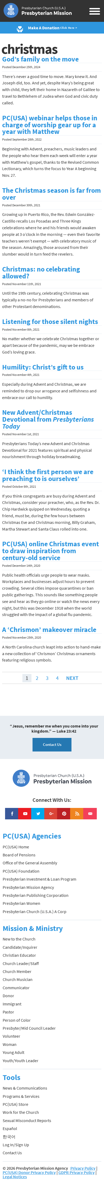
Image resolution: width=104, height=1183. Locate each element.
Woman (10, 1044)
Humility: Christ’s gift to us (43, 367)
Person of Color (17, 1020)
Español (10, 1128)
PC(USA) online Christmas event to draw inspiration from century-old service (50, 551)
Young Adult (13, 1052)
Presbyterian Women (21, 903)
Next (72, 678)
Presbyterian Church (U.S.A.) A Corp (34, 911)
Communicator (16, 987)
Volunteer (11, 1036)
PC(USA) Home (16, 846)
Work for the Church (21, 1112)
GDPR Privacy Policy (76, 1172)
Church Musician (18, 979)
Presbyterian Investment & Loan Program (39, 879)
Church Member (17, 971)
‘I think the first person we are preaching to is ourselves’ (47, 475)
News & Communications (25, 1088)
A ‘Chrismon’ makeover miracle (49, 629)
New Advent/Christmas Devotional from (48, 419)
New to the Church (19, 939)
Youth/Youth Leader (20, 1060)
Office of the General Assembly (30, 862)
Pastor (8, 1011)
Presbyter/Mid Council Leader (29, 1028)
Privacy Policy (82, 1168)
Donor (8, 995)
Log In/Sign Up (16, 1144)
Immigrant (12, 1004)
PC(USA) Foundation (21, 871)
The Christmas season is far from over (51, 194)
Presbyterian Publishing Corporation (36, 895)
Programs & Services (21, 1096)
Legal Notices (15, 1176)
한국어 (9, 1136)
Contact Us (52, 744)
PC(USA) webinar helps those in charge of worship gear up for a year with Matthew (49, 125)
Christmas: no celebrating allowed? (41, 272)
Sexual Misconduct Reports (27, 1120)
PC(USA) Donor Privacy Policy (29, 1172)
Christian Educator (19, 955)
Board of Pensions (19, 854)
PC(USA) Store (15, 1104)
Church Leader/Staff (21, 963)
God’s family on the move (40, 59)
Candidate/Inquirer (20, 947)
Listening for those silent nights (50, 321)
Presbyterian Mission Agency (28, 887)
